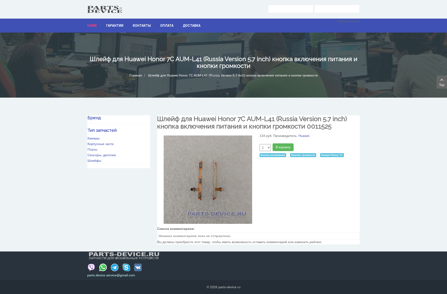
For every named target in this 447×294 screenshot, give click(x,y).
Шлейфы (94, 160)
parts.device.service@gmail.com (111, 275)
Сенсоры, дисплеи (102, 155)
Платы (92, 149)
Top (441, 85)
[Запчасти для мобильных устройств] (104, 9)
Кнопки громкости (303, 155)
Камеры (94, 138)
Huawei (303, 136)
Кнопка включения (273, 155)
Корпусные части (101, 144)
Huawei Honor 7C (332, 155)
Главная (135, 75)
